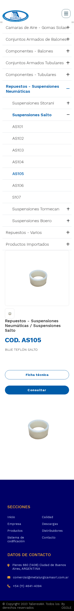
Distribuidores (52, 531)
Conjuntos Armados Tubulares (35, 62)
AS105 (18, 173)
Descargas (50, 524)
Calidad (47, 517)
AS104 (18, 161)
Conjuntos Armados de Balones (36, 39)
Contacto (49, 537)
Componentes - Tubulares (31, 74)
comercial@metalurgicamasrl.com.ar (41, 577)
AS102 (18, 138)
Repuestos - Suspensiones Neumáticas (32, 89)
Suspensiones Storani (33, 103)
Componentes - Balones (29, 51)
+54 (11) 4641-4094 (27, 586)
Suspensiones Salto (32, 114)
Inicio (11, 517)
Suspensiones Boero (32, 220)
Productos (15, 531)
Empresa (14, 524)
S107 (16, 197)
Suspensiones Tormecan (35, 208)
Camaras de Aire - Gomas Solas (36, 27)
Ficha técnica (37, 375)
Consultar (37, 390)
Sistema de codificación (16, 539)
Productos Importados (27, 244)
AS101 (17, 126)
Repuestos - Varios (24, 232)
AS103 (18, 150)
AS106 (18, 185)
